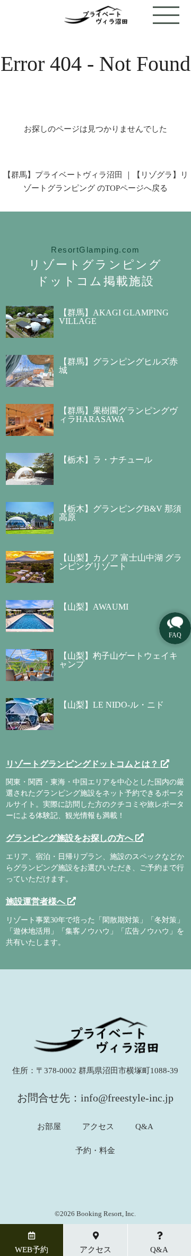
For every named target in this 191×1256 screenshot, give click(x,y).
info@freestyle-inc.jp (127, 1098)
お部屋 (49, 1127)
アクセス (98, 1127)
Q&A (144, 1127)
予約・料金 (95, 1151)
